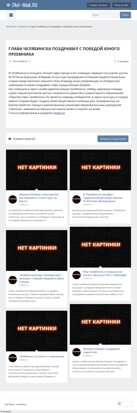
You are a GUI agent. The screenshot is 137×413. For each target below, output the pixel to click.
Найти (125, 15)
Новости (59, 113)
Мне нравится (21, 61)
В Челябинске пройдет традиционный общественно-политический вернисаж (103, 198)
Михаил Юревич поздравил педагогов (101, 350)
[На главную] (22, 5)
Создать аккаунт (98, 4)
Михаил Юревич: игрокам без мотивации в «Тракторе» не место (38, 198)
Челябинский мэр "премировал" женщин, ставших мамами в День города (41, 278)
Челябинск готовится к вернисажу (41, 356)
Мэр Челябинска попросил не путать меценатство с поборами (104, 273)
